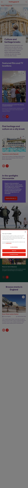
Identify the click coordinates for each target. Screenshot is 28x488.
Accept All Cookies (14, 254)
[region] (14, 244)
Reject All (14, 250)
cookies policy (8, 243)
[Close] (25, 232)
